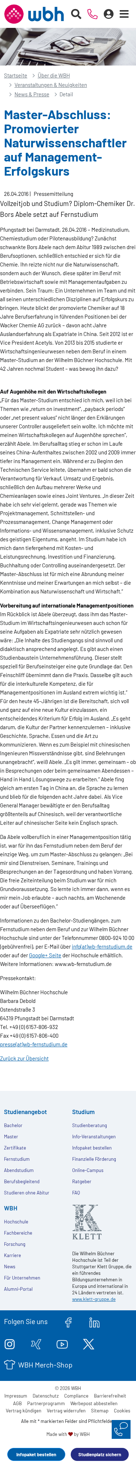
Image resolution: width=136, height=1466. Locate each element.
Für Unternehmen (22, 1278)
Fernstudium (17, 1159)
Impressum (15, 1396)
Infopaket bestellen (36, 1454)
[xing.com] (36, 1343)
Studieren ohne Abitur (26, 1193)
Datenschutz (46, 1396)
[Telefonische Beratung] (93, 14)
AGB (17, 1403)
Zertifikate (15, 1148)
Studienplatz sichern (99, 1454)
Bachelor (13, 1125)
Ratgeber (81, 1181)
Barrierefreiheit (110, 1396)
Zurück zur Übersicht (24, 1058)
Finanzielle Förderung (94, 1159)
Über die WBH (54, 75)
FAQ (76, 1193)
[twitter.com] (88, 1343)
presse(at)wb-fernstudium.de (33, 1044)
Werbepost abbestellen (94, 1403)
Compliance (76, 1396)
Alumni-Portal (18, 1289)
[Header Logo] (34, 14)
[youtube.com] (62, 1343)
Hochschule (16, 1222)
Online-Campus (87, 1170)
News (9, 1266)
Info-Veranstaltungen (94, 1136)
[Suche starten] (76, 14)
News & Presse (32, 94)
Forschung (14, 1244)
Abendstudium (19, 1170)
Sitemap (99, 1411)
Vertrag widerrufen (66, 1411)
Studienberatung (89, 1125)
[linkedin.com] (94, 1321)
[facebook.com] (68, 1321)
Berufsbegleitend (22, 1181)
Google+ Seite (45, 955)
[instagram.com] (9, 1343)
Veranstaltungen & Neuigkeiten (51, 84)
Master (11, 1136)
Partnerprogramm (46, 1403)
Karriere (12, 1255)
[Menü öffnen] (124, 14)
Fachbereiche (18, 1233)
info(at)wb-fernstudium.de (102, 946)
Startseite (15, 75)
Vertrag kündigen (23, 1411)
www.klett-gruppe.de (94, 1299)
